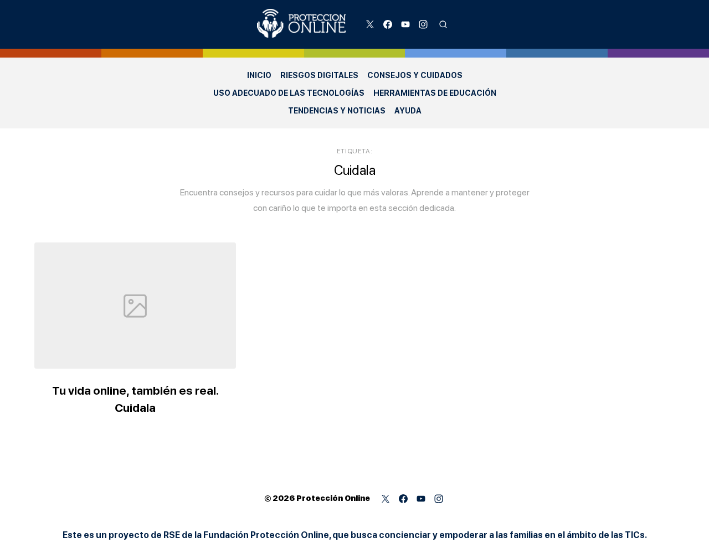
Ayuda (408, 110)
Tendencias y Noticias (337, 110)
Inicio (259, 75)
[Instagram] (423, 24)
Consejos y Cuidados (415, 75)
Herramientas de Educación (434, 93)
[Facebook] (387, 24)
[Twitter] (370, 24)
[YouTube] (405, 24)
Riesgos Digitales (319, 75)
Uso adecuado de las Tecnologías (288, 93)
